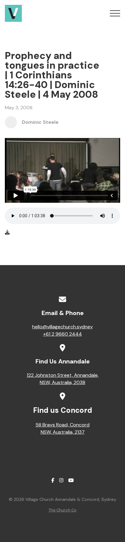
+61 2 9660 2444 (62, 334)
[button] (115, 13)
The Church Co (62, 510)
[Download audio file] (7, 232)
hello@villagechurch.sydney (62, 327)
